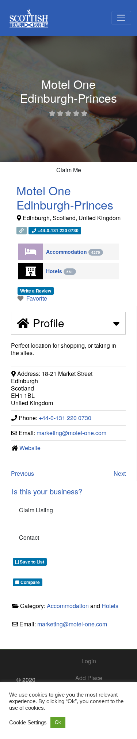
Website (30, 448)
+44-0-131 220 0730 (65, 418)
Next (120, 473)
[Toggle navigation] (121, 18)
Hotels (59, 271)
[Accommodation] (30, 252)
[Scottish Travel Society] (29, 16)
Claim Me (68, 170)
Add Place (88, 678)
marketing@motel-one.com (71, 433)
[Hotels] (30, 271)
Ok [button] (58, 722)
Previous (22, 473)
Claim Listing (36, 510)
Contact (29, 537)
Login (88, 661)
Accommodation (73, 251)
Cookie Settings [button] (28, 722)
